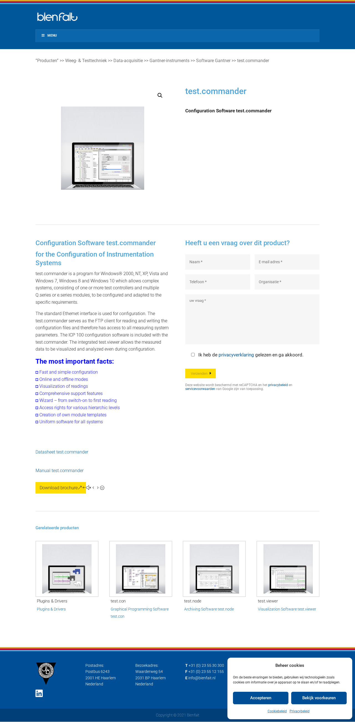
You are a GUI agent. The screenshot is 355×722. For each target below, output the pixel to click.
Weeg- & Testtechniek (86, 60)
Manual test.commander (59, 470)
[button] (160, 95)
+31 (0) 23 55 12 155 (206, 671)
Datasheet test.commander (62, 452)
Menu (52, 35)
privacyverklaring (236, 355)
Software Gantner (213, 60)
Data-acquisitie (128, 60)
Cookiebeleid (277, 711)
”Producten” (47, 60)
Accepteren (260, 697)
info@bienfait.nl (201, 678)
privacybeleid (278, 385)
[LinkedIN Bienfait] (39, 693)
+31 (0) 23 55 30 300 (206, 665)
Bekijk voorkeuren (319, 697)
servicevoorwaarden (200, 389)
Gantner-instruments (169, 60)
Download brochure (59, 487)
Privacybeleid (300, 711)
